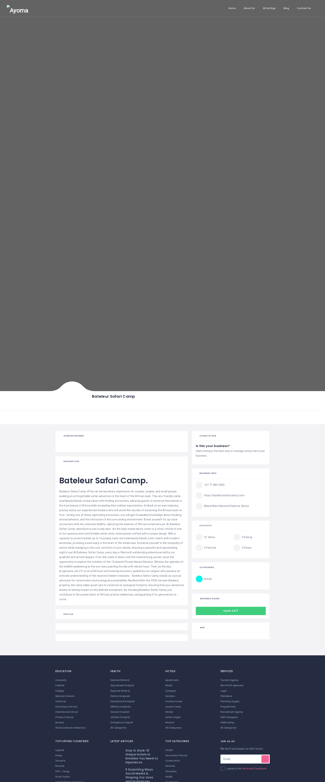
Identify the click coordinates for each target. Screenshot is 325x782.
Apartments (172, 680)
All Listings (269, 8)
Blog (286, 8)
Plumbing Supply (229, 701)
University (60, 680)
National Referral (119, 680)
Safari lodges (173, 717)
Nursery (59, 722)
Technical (60, 701)
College (59, 690)
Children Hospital (120, 717)
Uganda (59, 750)
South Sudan (62, 776)
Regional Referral (120, 690)
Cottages (170, 690)
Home (232, 8)
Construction (172, 760)
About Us (249, 8)
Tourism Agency (229, 680)
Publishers (226, 696)
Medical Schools (64, 696)
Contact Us (304, 8)
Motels (169, 711)
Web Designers (229, 717)
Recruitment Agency (231, 711)
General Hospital (119, 711)
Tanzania (60, 760)
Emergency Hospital (121, 722)
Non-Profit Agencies (231, 685)
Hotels (169, 750)
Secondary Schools (66, 706)
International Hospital (122, 701)
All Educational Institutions (70, 727)
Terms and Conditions (254, 768)
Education (171, 771)
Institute (60, 685)
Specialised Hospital (122, 685)
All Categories (118, 727)
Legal (223, 690)
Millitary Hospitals (120, 706)
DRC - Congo (62, 771)
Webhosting (227, 722)
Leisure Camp (173, 706)
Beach (168, 685)
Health (169, 776)
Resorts (169, 722)
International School (66, 711)
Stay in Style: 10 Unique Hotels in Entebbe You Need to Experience (141, 756)
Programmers (228, 706)
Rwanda (60, 765)
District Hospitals (120, 696)
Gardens (170, 696)
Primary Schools (64, 717)
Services (170, 765)
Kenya (58, 755)
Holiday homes (173, 701)
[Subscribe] (265, 759)
